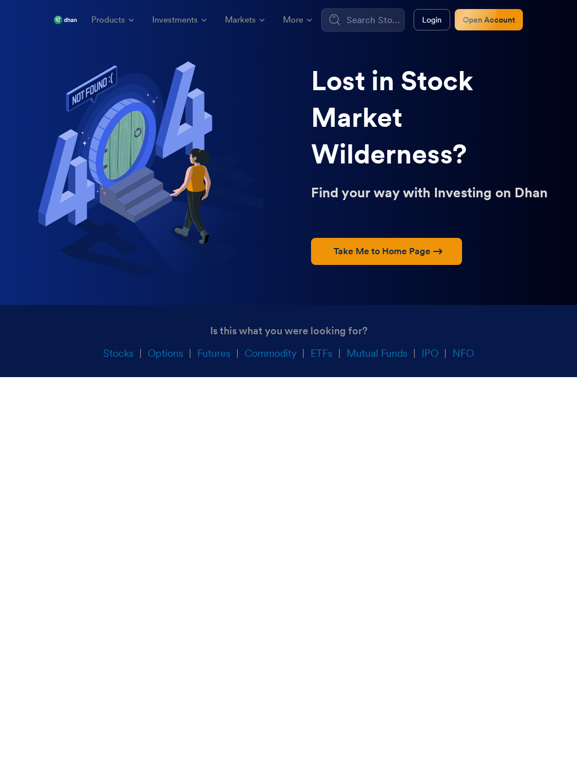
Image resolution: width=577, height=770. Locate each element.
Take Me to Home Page (382, 251)
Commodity (270, 353)
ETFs (321, 353)
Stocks (118, 353)
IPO (429, 353)
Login (432, 19)
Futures (213, 353)
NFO (463, 353)
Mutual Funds (377, 353)
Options (165, 353)
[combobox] (374, 20)
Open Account (489, 19)
